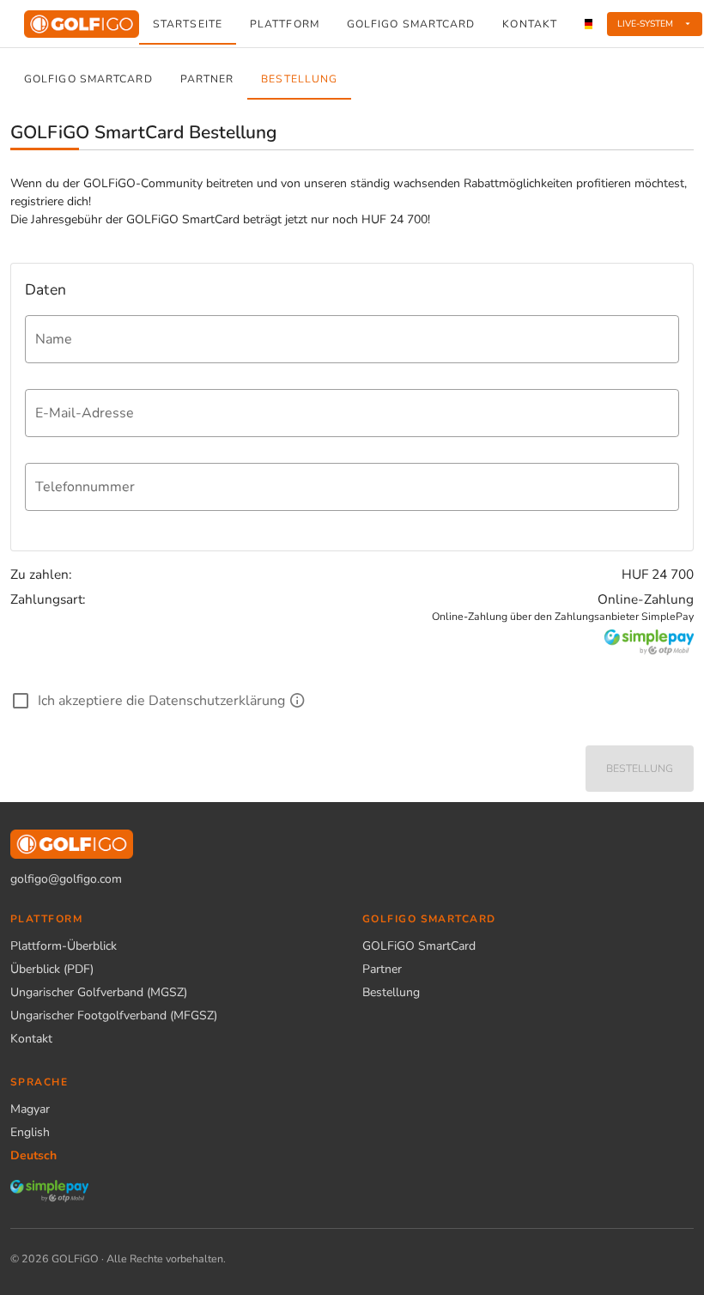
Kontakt (31, 1039)
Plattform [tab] (284, 24)
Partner (382, 969)
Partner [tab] (207, 79)
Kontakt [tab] (530, 24)
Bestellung (391, 992)
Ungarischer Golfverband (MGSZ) (98, 992)
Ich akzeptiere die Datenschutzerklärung (161, 700)
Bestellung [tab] (299, 79)
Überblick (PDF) (52, 969)
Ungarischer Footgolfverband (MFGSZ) (113, 1015)
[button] (655, 24)
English (30, 1132)
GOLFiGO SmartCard (419, 946)
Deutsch (33, 1155)
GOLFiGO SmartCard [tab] (411, 24)
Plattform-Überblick (63, 946)
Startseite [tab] (187, 24)
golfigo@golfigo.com (66, 879)
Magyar (30, 1109)
